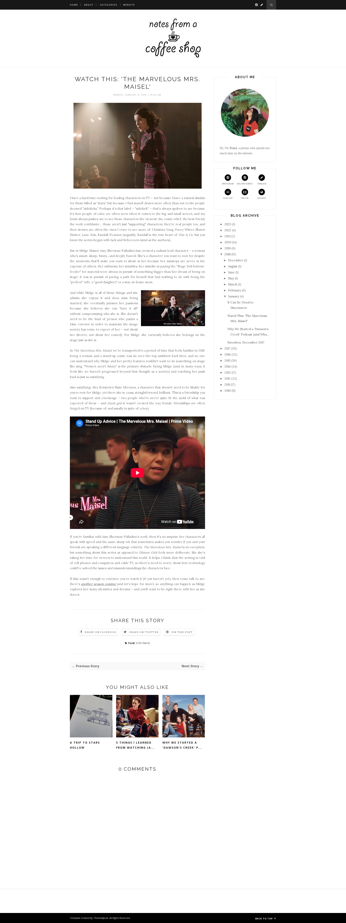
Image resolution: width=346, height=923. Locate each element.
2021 (227, 236)
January (233, 296)
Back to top (264, 918)
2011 (227, 384)
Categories (108, 4)
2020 (227, 242)
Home (74, 4)
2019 (227, 248)
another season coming (98, 584)
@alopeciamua (245, 183)
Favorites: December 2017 (245, 342)
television (143, 643)
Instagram (228, 183)
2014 (227, 366)
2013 (227, 372)
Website (129, 4)
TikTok (245, 198)
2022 (227, 230)
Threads (261, 183)
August (232, 266)
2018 (227, 254)
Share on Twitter (143, 632)
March (232, 284)
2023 (227, 224)
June (231, 272)
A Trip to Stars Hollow (85, 745)
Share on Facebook (100, 632)
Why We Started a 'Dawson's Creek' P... (182, 745)
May (231, 278)
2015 (227, 360)
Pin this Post (182, 632)
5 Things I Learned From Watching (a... (135, 745)
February (234, 290)
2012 (227, 378)
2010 (227, 390)
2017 (227, 348)
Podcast (228, 198)
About (89, 4)
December (235, 260)
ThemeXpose (101, 917)
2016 (227, 354)
